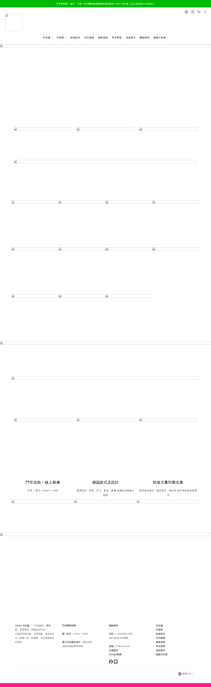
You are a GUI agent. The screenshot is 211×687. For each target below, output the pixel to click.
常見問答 (117, 37)
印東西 (60, 37)
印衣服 (46, 37)
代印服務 (89, 37)
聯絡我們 (145, 37)
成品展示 (131, 37)
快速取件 (75, 37)
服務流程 (103, 37)
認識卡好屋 (159, 37)
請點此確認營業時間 (72, 646)
